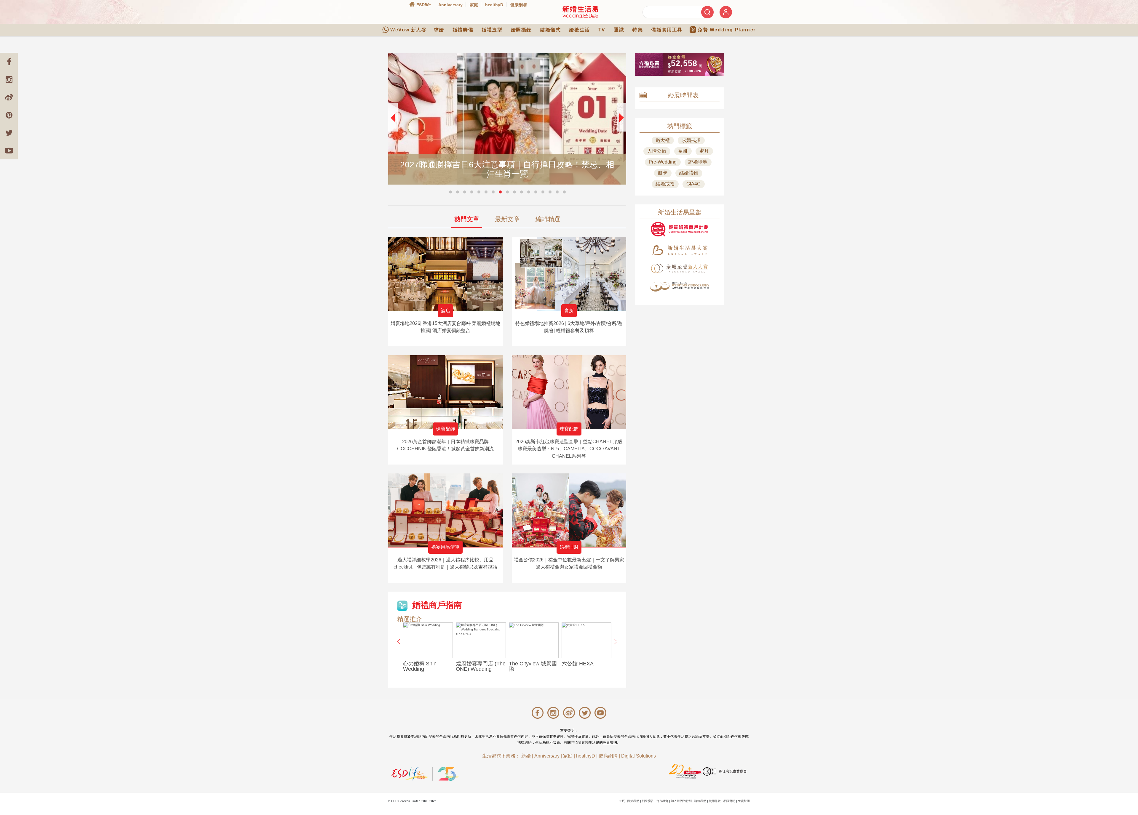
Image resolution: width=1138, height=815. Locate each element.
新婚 (526, 755)
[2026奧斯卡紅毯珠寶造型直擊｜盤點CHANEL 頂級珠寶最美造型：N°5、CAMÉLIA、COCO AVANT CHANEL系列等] (569, 392)
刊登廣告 (648, 801)
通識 (619, 29)
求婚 (439, 29)
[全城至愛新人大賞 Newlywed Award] (680, 268)
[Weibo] (9, 97)
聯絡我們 (700, 801)
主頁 (622, 801)
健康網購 (518, 4)
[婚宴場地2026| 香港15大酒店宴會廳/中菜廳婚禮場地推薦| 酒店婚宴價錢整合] (445, 274)
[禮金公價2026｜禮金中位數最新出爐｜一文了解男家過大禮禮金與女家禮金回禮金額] (569, 510)
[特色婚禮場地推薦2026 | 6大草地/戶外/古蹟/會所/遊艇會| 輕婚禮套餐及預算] (569, 274)
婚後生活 (579, 29)
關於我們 (633, 801)
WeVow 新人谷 (408, 29)
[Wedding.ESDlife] (580, 12)
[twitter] (9, 133)
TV (601, 29)
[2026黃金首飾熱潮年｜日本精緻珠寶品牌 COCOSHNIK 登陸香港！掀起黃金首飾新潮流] (445, 392)
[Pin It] (9, 115)
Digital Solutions (638, 755)
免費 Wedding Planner (727, 29)
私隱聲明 (729, 801)
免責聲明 (610, 742)
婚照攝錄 (521, 29)
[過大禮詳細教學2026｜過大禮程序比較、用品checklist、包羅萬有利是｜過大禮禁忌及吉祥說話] (445, 510)
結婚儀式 (550, 29)
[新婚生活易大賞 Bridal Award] (680, 250)
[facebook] (9, 62)
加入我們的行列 (681, 801)
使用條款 (715, 801)
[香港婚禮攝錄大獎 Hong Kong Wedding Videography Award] (680, 287)
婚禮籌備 (463, 29)
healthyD (494, 4)
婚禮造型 (492, 29)
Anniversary (450, 4)
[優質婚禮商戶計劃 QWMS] (680, 229)
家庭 (474, 4)
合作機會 (662, 801)
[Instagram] (9, 79)
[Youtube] (9, 150)
